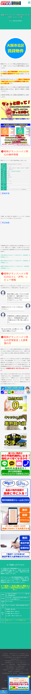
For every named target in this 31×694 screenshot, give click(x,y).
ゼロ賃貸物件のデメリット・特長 (21, 669)
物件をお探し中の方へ (15, 659)
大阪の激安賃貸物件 (10, 667)
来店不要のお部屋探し (20, 667)
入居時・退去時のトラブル (11, 666)
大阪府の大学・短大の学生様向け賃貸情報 (20, 655)
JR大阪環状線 (17, 171)
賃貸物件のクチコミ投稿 (8, 669)
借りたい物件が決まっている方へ (20, 657)
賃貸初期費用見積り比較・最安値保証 (10, 673)
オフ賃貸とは (5, 653)
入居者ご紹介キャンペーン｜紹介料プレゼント (18, 653)
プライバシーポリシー (10, 675)
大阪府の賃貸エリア (6, 655)
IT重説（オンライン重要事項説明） (8, 664)
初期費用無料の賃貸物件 (24, 673)
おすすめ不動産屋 (8, 657)
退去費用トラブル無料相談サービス (15, 671)
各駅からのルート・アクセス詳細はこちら (16, 620)
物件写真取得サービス (9, 662)
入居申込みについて (21, 675)
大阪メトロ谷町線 (10, 171)
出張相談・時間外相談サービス (23, 664)
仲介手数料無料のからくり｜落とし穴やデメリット (15, 660)
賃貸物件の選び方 (21, 666)
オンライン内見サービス (21, 662)
